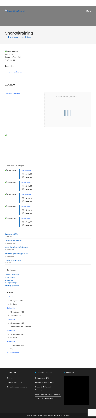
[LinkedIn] (13, 393)
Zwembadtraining (15, 72)
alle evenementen (13, 353)
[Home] (5, 37)
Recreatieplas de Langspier (17, 387)
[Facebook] (8, 393)
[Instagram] (10, 393)
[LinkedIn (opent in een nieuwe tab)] (49, 2)
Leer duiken (9, 280)
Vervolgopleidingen (11, 283)
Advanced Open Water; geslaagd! (16, 254)
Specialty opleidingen (12, 285)
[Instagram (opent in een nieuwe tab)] (46, 2)
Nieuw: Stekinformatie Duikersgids (16, 247)
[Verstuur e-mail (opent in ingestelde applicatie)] (52, 2)
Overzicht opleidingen (12, 274)
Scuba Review (26, 170)
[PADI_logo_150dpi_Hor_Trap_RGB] (43, 147)
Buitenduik (11, 297)
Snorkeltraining (25, 37)
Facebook (70, 372)
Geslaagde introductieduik (13, 241)
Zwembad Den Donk (12, 93)
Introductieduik (26, 182)
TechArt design (65, 415)
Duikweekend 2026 (11, 234)
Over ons (10, 378)
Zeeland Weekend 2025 (13, 260)
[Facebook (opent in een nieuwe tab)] (43, 2)
